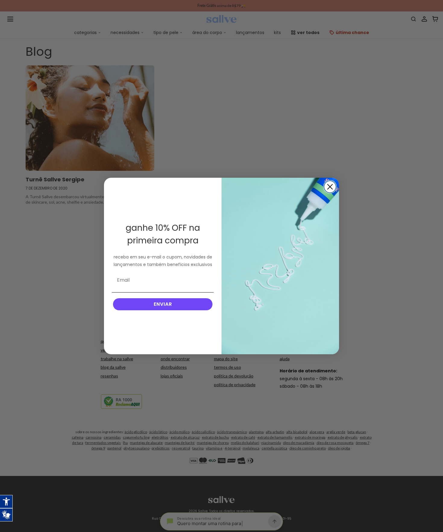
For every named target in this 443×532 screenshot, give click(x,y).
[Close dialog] (330, 187)
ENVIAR (163, 304)
